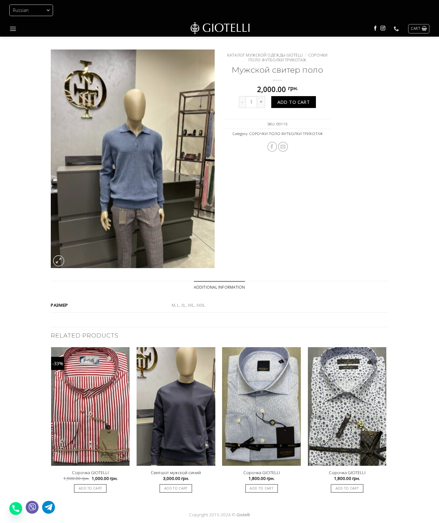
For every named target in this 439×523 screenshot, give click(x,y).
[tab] (219, 287)
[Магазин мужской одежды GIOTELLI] (219, 28)
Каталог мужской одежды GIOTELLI (265, 55)
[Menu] (12, 28)
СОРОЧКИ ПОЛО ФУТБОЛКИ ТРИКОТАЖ (287, 57)
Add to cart (293, 102)
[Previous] (51, 427)
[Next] (386, 427)
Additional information (219, 287)
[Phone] (15, 508)
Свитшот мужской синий (176, 472)
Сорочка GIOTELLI (90, 472)
